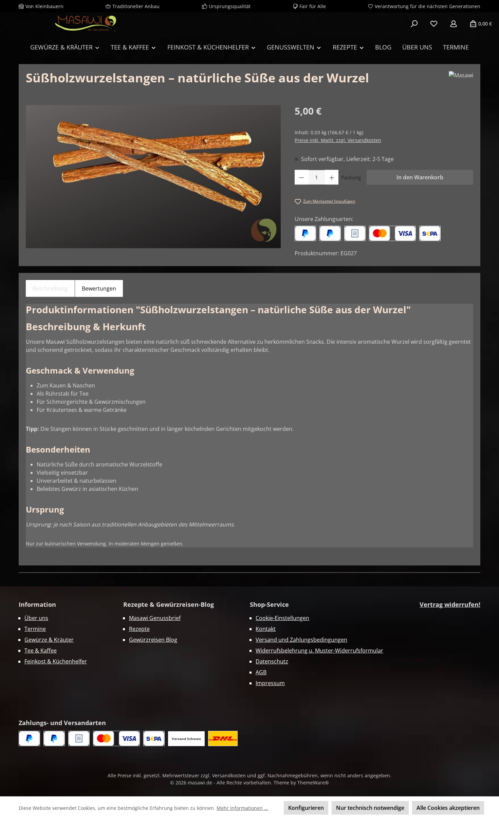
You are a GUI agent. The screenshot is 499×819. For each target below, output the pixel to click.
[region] (153, 176)
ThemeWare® (313, 782)
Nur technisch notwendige (370, 808)
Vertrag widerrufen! (450, 604)
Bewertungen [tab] (99, 288)
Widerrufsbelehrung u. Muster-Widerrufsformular (319, 650)
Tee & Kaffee (40, 650)
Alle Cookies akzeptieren (448, 808)
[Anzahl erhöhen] (332, 177)
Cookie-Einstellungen (282, 618)
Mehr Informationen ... (242, 808)
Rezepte (139, 629)
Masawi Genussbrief (155, 618)
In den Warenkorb (419, 177)
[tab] (50, 288)
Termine (35, 629)
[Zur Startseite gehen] (85, 24)
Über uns (36, 618)
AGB (261, 672)
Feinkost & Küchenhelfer (55, 661)
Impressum (270, 683)
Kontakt (266, 629)
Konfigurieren (306, 808)
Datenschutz (272, 661)
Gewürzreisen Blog (153, 639)
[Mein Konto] (453, 24)
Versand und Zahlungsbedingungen (301, 639)
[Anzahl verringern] (302, 177)
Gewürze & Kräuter (49, 639)
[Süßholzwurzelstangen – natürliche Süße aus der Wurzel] (153, 176)
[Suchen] (414, 24)
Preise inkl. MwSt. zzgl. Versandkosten (338, 140)
